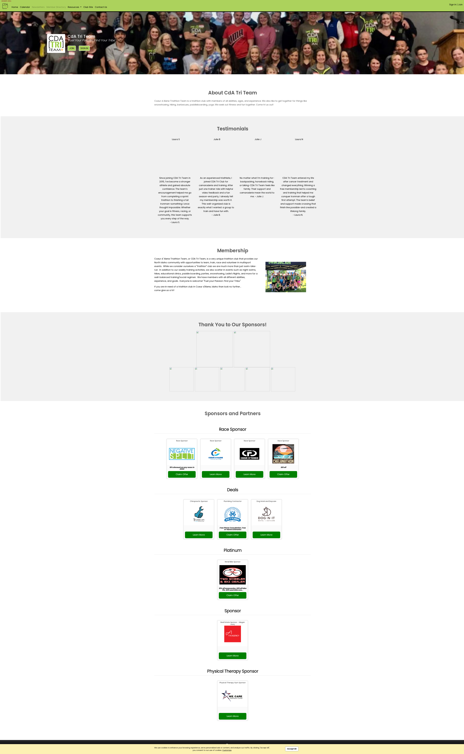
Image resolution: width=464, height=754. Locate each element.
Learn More (216, 474)
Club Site (88, 7)
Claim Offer (182, 474)
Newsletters (38, 7)
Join (460, 4)
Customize (227, 750)
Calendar (25, 7)
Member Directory (56, 7)
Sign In (452, 4)
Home (15, 7)
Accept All (291, 749)
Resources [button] (74, 7)
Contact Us (101, 7)
